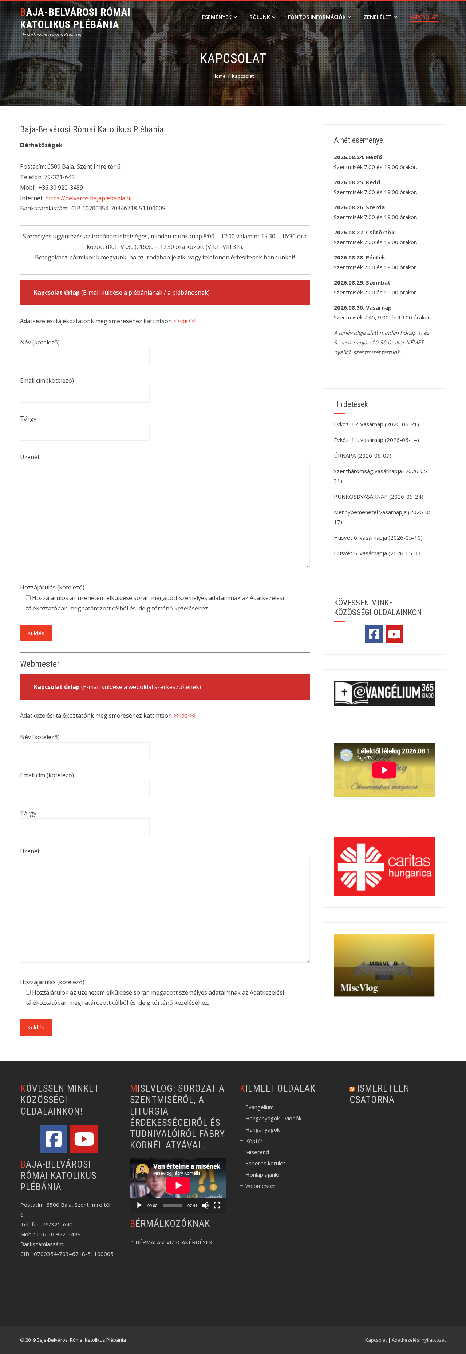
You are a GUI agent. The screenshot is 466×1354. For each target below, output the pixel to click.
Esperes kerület (265, 1163)
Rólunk (259, 16)
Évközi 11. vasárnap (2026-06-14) (376, 439)
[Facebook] (374, 634)
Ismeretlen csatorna (380, 1094)
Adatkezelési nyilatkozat (419, 1340)
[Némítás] (205, 1205)
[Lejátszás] (139, 1205)
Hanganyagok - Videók (273, 1118)
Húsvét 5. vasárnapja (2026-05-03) (378, 553)
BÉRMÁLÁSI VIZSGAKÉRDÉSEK (174, 1242)
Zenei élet (378, 16)
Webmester (260, 1185)
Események (217, 16)
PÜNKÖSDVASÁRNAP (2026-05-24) (378, 496)
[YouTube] (394, 634)
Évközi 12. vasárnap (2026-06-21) (376, 424)
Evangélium (259, 1107)
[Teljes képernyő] (217, 1205)
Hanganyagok (262, 1129)
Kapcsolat (424, 16)
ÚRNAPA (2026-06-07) (362, 455)
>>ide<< (183, 321)
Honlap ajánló (262, 1174)
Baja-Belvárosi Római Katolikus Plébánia (75, 18)
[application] (178, 1185)
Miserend (257, 1152)
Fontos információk (317, 16)
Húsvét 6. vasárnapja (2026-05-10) (378, 537)
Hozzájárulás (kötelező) (52, 587)
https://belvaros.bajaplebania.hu (89, 198)
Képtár (254, 1140)
